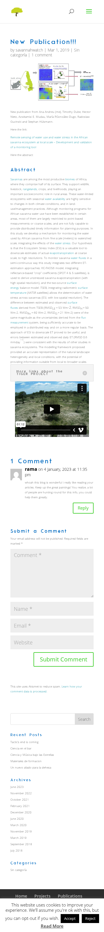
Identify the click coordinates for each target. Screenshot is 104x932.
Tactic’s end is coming (24, 742)
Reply (83, 508)
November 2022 (21, 793)
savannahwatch (29, 50)
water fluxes (78, 258)
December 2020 (20, 812)
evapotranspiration (62, 253)
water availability (55, 199)
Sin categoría (18, 870)
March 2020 (18, 825)
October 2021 (19, 799)
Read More (52, 926)
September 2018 (21, 844)
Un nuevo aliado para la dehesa (30, 767)
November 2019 (21, 831)
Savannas (16, 179)
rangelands (30, 189)
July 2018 (16, 850)
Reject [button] (90, 918)
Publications (70, 896)
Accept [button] (70, 918)
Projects (42, 896)
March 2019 (18, 838)
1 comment (41, 55)
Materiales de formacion (26, 761)
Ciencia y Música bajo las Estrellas (32, 755)
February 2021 (20, 806)
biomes (70, 179)
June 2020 (17, 819)
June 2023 (17, 787)
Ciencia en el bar (20, 748)
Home (21, 896)
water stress (62, 243)
